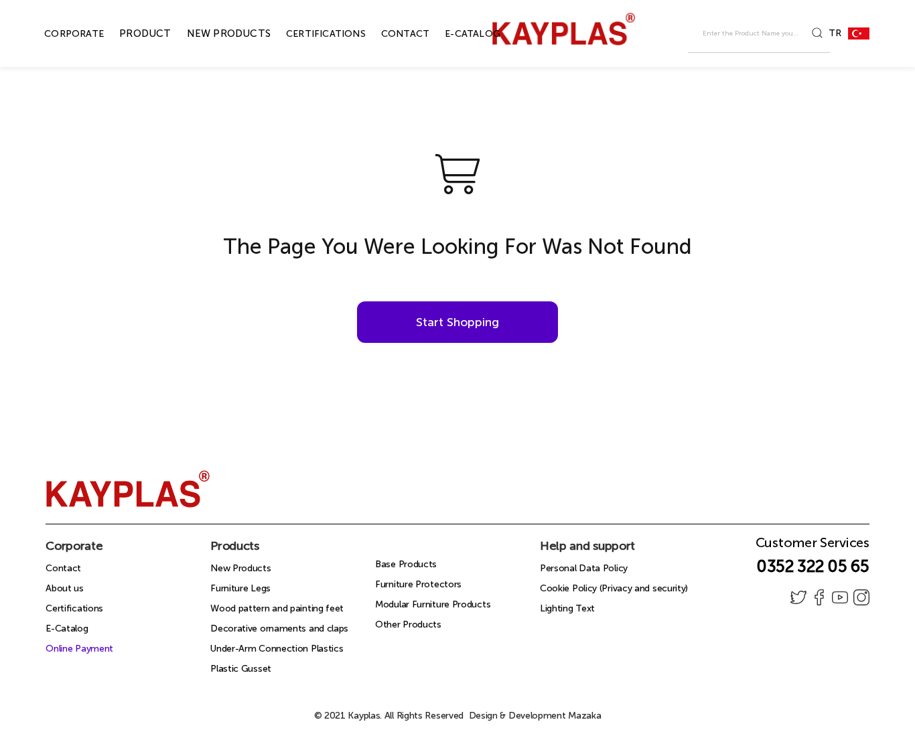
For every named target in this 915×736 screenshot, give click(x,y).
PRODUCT (129, 33)
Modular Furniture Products (432, 604)
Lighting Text (567, 608)
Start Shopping (457, 322)
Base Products (406, 564)
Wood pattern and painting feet (277, 608)
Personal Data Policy (584, 568)
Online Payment (79, 648)
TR (835, 33)
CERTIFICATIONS (310, 34)
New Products (240, 568)
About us (65, 588)
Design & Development (535, 715)
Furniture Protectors (418, 584)
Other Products (408, 624)
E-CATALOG (457, 34)
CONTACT (390, 34)
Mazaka (584, 715)
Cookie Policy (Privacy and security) (614, 588)
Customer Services (812, 546)
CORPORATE (58, 34)
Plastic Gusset (240, 668)
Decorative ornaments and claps (279, 628)
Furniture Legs (240, 588)
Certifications (74, 608)
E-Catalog (67, 628)
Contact (63, 568)
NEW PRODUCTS (213, 33)
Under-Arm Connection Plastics (276, 648)
